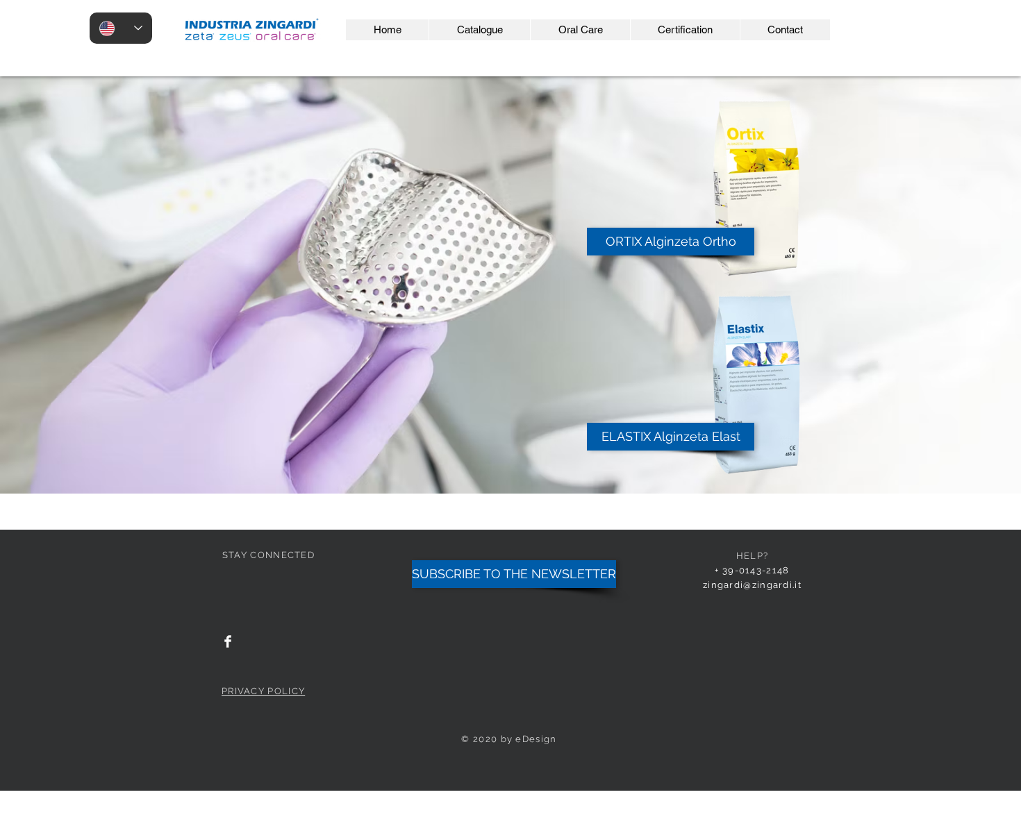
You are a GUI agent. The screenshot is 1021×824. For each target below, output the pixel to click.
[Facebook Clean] (228, 641)
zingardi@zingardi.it (752, 585)
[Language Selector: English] (121, 28)
